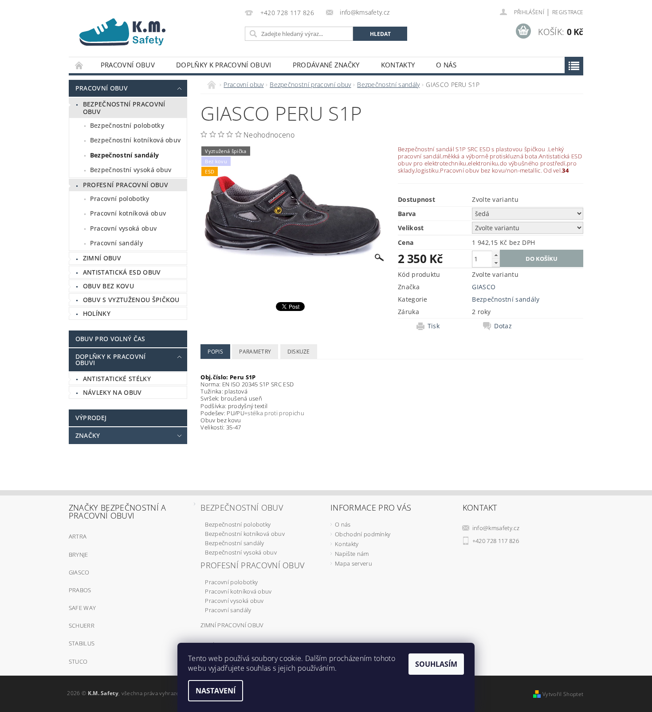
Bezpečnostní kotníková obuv (135, 140)
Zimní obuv (102, 258)
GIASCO (483, 287)
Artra (78, 536)
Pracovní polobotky (119, 198)
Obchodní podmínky (362, 534)
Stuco (78, 661)
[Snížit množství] (496, 263)
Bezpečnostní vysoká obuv (131, 169)
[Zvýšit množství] (496, 255)
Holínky (96, 313)
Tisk (434, 326)
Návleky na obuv (112, 392)
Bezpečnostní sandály (124, 155)
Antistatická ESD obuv (122, 272)
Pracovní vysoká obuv (123, 228)
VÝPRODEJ (91, 417)
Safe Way (82, 608)
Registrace (567, 12)
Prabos (80, 590)
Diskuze (298, 351)
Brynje (78, 555)
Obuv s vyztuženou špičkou (131, 299)
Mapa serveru (353, 563)
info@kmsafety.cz (495, 528)
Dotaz (503, 326)
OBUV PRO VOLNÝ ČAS (110, 338)
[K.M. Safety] (126, 29)
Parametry (255, 351)
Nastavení (216, 691)
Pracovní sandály (116, 243)
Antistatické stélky (117, 378)
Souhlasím (436, 664)
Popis (215, 351)
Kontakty (398, 64)
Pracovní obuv (128, 64)
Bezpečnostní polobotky (127, 125)
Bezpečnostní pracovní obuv (124, 108)
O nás (446, 64)
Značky (87, 435)
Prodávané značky (326, 64)
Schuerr (81, 625)
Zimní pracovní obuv (231, 625)
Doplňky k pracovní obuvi (223, 64)
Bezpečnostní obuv (241, 507)
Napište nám (352, 554)
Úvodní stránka (79, 65)
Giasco (79, 572)
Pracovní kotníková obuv (128, 213)
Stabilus (82, 643)
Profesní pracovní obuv (125, 185)
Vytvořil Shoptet (562, 694)
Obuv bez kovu (108, 286)
